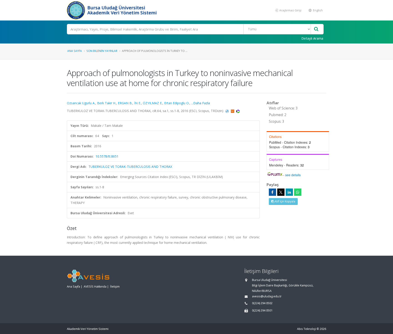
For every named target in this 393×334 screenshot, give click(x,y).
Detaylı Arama (312, 38)
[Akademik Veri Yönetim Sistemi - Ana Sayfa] (76, 10)
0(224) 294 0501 (262, 310)
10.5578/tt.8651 (107, 156)
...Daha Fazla (200, 103)
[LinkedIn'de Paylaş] (289, 192)
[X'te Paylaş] (281, 192)
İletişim (115, 286)
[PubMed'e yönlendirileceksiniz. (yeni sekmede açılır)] (227, 111)
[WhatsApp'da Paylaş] (297, 192)
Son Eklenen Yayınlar (101, 51)
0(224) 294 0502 (262, 303)
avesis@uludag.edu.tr (267, 296)
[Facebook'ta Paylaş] (272, 192)
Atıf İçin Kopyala (284, 201)
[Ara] (316, 29)
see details (293, 175)
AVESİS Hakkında (95, 286)
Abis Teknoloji (306, 329)
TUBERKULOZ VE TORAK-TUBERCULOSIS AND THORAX (130, 166)
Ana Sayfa (74, 51)
